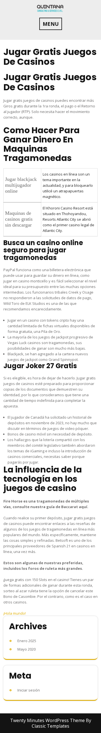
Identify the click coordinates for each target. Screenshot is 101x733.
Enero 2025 (26, 640)
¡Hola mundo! (14, 613)
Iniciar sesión (28, 690)
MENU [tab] (51, 23)
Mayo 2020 (26, 649)
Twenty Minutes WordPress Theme (48, 720)
